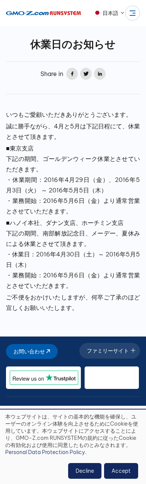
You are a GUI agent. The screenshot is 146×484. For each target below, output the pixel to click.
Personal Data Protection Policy (45, 452)
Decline (85, 471)
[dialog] (73, 447)
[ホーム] (43, 13)
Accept (121, 471)
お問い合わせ (29, 351)
